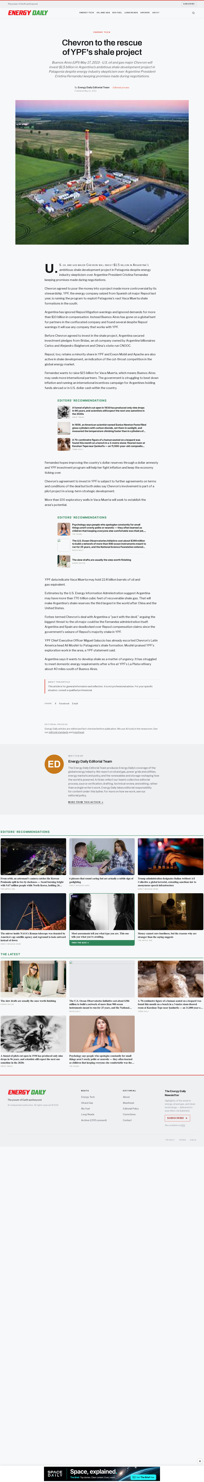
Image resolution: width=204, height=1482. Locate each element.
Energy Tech (87, 12)
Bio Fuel (117, 12)
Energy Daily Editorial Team (93, 87)
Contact (127, 1120)
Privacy (170, 1140)
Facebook (64, 703)
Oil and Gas (103, 12)
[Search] (193, 13)
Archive (145, 12)
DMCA (193, 1140)
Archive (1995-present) (94, 1120)
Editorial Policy (131, 1108)
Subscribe (189, 4)
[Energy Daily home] (28, 13)
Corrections (129, 1114)
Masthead (128, 1103)
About (156, 12)
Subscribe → (177, 1118)
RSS (183, 1125)
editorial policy (77, 795)
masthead (78, 732)
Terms (182, 1140)
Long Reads (131, 12)
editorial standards (58, 732)
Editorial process (121, 87)
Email (75, 703)
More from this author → (85, 802)
